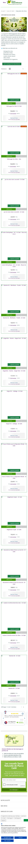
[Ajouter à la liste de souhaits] (18, 103)
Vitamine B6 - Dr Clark (14, 688)
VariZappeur (18, 818)
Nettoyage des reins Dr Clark (14, 106)
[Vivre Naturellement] (15, 2)
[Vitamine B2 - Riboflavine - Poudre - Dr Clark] (14, 299)
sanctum (23, 816)
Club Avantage (13, 113)
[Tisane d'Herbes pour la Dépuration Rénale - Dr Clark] (14, 458)
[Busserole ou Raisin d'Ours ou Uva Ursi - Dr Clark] (14, 563)
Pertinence (4, 69)
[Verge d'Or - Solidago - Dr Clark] (14, 405)
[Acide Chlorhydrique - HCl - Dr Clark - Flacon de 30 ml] (14, 246)
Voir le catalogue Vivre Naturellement (12, 64)
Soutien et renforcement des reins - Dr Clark (14, 635)
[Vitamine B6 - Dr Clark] (14, 669)
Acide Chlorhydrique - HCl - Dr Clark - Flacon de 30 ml (14, 265)
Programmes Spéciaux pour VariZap (10, 816)
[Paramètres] (25, 2)
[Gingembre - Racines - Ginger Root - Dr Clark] (14, 352)
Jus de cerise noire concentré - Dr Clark (14, 212)
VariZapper (10, 818)
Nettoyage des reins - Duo (14, 159)
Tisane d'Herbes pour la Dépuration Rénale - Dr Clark (14, 477)
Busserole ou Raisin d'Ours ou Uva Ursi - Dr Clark (14, 583)
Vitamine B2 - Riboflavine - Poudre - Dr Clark (14, 318)
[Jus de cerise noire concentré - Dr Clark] (14, 193)
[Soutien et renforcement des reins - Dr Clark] (14, 616)
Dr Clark (3, 818)
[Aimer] (24, 103)
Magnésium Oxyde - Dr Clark (14, 529)
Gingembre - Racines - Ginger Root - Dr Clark (14, 371)
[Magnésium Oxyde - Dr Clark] (14, 511)
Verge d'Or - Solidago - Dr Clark (14, 423)
